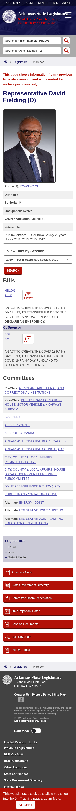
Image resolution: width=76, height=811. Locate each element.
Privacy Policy (41, 694)
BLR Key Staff (13, 754)
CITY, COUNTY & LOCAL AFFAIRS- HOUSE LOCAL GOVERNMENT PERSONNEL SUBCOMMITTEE (35, 474)
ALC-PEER (12, 416)
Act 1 (8, 339)
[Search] (66, 40)
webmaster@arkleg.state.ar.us (30, 721)
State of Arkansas (16, 773)
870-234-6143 (29, 186)
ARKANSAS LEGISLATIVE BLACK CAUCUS (35, 441)
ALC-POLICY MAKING (20, 433)
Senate (43, 2)
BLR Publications (16, 760)
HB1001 (10, 290)
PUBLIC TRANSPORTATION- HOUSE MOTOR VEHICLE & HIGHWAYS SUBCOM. (33, 404)
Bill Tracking (23, 798)
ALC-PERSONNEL (17, 425)
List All (12, 547)
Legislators (20, 62)
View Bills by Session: (26, 251)
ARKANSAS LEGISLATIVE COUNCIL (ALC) (34, 449)
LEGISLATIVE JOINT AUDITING (41, 510)
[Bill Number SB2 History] (28, 339)
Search (13, 270)
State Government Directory (23, 780)
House (29, 2)
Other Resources (15, 767)
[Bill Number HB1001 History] (28, 295)
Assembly (13, 2)
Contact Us (22, 694)
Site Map (60, 694)
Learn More (52, 798)
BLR (55, 2)
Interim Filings (14, 786)
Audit (66, 2)
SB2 (7, 334)
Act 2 (8, 295)
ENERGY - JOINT (31, 502)
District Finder (17, 557)
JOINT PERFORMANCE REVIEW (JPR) (32, 486)
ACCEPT (25, 805)
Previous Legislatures (19, 748)
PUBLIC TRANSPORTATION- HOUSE (31, 494)
